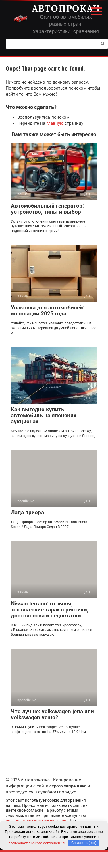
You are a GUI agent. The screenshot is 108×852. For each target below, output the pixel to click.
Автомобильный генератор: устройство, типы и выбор (47, 208)
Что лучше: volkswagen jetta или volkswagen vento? (52, 714)
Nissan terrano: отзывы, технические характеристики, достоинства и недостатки (49, 609)
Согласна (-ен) (84, 843)
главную (54, 123)
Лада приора (27, 512)
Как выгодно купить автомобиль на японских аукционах (43, 415)
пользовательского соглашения (36, 843)
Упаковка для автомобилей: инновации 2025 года (47, 310)
